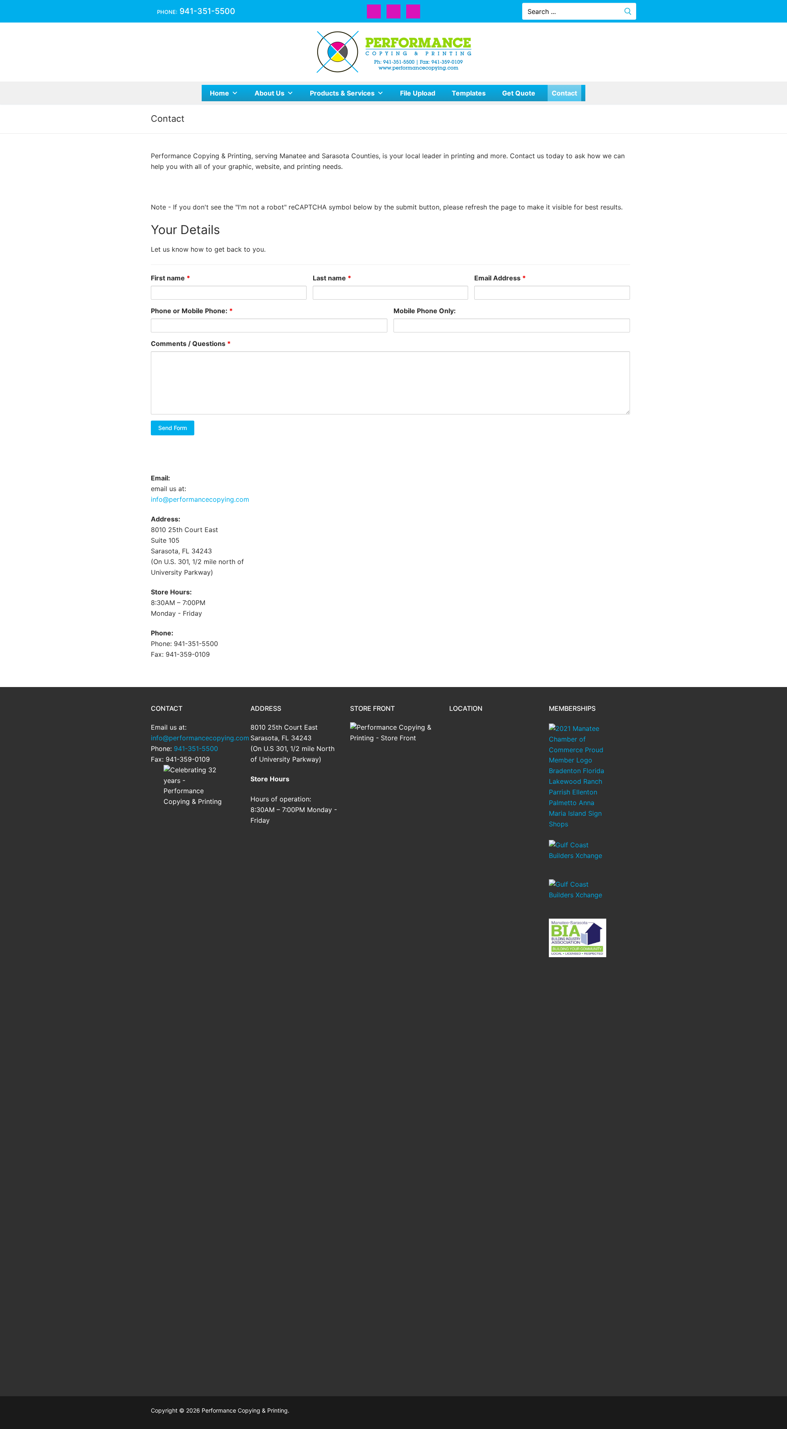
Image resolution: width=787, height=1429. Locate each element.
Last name (332, 278)
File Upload (417, 93)
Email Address (500, 278)
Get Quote (518, 93)
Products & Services (342, 93)
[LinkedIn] (413, 11)
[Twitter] (393, 11)
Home (219, 93)
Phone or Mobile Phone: (192, 311)
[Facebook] (374, 11)
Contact (564, 93)
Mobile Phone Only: (425, 311)
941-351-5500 (206, 11)
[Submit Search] (628, 11)
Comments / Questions (191, 343)
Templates (469, 93)
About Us (269, 93)
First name (170, 278)
